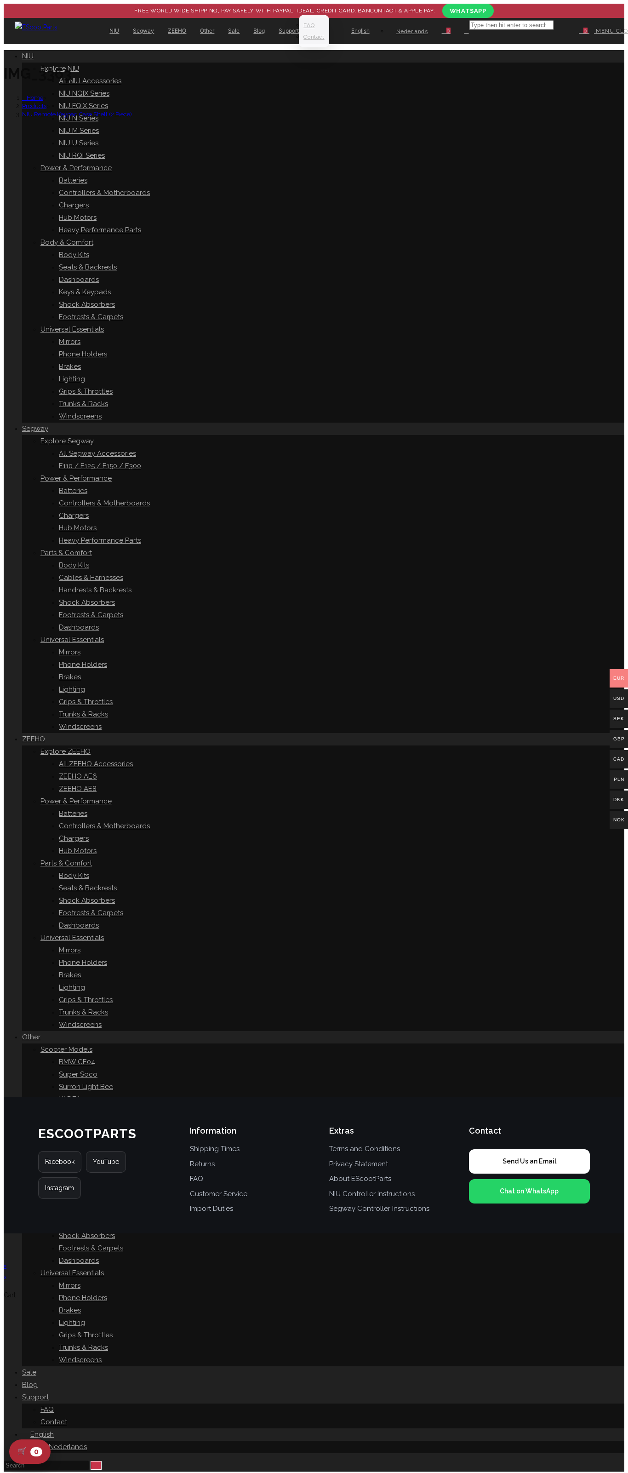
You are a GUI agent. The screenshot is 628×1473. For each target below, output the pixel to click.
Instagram (59, 1188)
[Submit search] (96, 1465)
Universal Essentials (72, 1273)
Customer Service (218, 1194)
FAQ (47, 1409)
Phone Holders (83, 1298)
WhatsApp (468, 10)
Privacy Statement (358, 1164)
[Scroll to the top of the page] (6, 1246)
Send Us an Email (529, 1161)
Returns (202, 1164)
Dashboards (79, 1260)
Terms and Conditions (364, 1149)
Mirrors (69, 1285)
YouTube (106, 1161)
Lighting (72, 1322)
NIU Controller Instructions (372, 1194)
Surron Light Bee (86, 1087)
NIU (28, 56)
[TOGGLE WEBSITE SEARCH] (466, 31)
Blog (30, 1385)
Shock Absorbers (87, 1236)
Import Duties (211, 1208)
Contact (53, 1422)
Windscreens (80, 1360)
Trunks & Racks (83, 1347)
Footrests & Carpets (91, 1248)
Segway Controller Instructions (379, 1208)
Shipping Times (215, 1149)
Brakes (70, 1310)
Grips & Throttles (86, 1335)
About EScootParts (360, 1179)
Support (35, 1397)
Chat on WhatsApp (529, 1191)
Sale (29, 1372)
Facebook (59, 1161)
